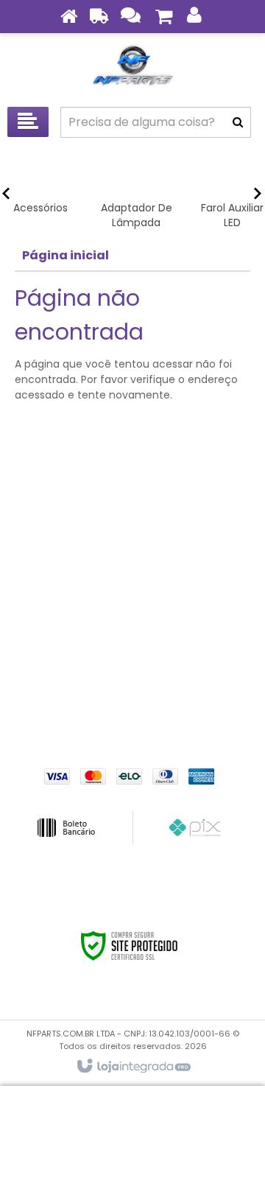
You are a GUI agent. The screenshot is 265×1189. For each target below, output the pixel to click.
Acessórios (133, 508)
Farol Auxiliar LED (132, 552)
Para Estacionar (132, 663)
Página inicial (65, 255)
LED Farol (132, 618)
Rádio (132, 685)
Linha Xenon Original (132, 641)
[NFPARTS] (132, 66)
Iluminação (132, 574)
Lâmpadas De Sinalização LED (133, 596)
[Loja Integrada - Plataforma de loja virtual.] (133, 1067)
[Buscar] (238, 122)
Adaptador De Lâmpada (133, 530)
